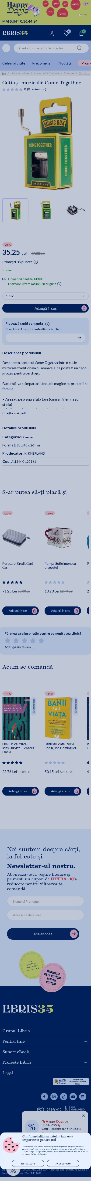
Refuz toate (28, 1163)
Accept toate (63, 1163)
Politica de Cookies (38, 1154)
